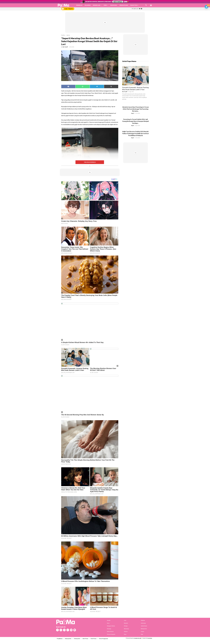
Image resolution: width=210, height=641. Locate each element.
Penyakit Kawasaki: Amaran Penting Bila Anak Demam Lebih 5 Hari (135, 88)
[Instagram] (134, 9)
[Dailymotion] (141, 9)
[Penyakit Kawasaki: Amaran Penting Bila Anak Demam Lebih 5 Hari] (135, 75)
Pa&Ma (63, 35)
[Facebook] (132, 9)
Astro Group (150, 638)
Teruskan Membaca (90, 162)
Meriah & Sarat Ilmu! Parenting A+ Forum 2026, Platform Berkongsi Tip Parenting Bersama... (135, 109)
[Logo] (63, 5)
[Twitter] (136, 9)
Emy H (132, 113)
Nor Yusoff (65, 47)
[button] (146, 5)
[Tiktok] (138, 9)
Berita (68, 35)
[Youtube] (140, 9)
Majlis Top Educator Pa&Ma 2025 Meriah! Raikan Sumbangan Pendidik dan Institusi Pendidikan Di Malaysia (135, 133)
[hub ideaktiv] (151, 4)
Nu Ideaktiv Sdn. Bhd (137, 638)
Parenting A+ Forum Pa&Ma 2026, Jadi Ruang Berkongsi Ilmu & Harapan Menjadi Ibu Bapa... (135, 121)
